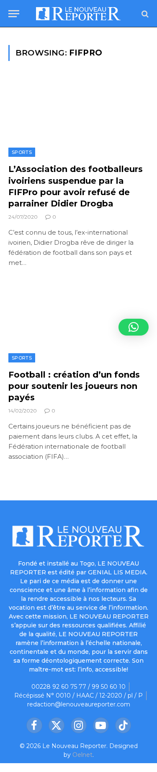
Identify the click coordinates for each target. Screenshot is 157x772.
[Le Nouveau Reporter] (78, 13)
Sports (22, 152)
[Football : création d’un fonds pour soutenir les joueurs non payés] (78, 322)
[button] (133, 327)
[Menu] (13, 13)
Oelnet (82, 755)
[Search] (144, 13)
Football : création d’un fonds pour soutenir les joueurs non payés (74, 386)
